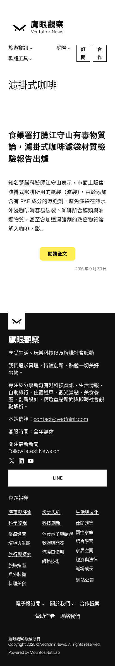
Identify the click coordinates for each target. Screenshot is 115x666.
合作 (99, 53)
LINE (58, 478)
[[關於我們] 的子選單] (72, 603)
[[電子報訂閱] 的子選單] (43, 603)
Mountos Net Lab (45, 652)
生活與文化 (87, 512)
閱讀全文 (61, 255)
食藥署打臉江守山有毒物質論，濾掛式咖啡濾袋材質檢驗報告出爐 (57, 147)
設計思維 (51, 512)
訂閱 (83, 53)
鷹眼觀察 (47, 24)
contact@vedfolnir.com (60, 419)
